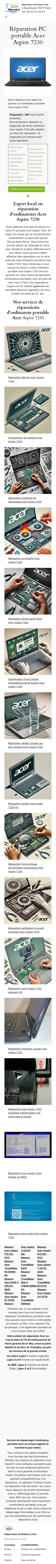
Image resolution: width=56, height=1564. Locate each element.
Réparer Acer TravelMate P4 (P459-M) (10, 1268)
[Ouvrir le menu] (6, 17)
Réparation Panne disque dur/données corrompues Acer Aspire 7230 (25, 868)
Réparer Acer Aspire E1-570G (11, 1297)
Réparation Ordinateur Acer (35, 4)
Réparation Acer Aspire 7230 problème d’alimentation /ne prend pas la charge (24, 1113)
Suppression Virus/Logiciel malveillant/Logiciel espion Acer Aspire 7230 (26, 683)
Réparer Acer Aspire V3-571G (44, 1293)
